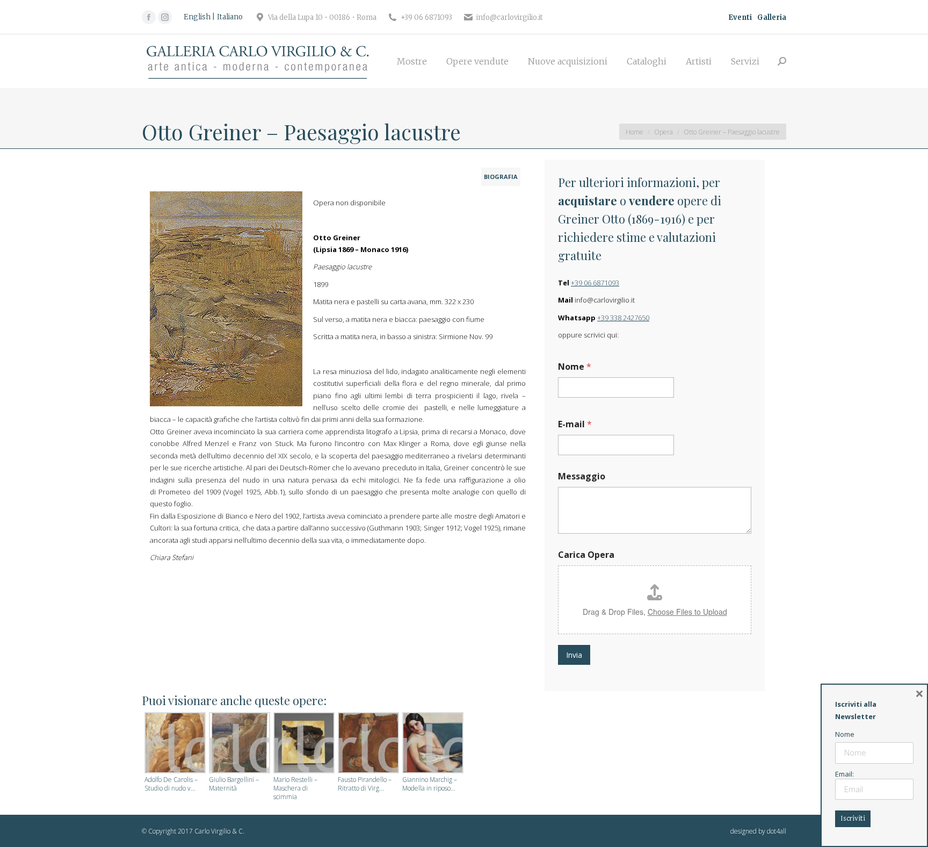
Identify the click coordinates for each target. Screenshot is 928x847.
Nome (574, 367)
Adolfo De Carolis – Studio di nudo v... (171, 784)
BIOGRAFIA (501, 177)
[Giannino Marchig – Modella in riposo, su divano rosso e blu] (431, 744)
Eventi (740, 17)
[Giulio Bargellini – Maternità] (238, 744)
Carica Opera (586, 555)
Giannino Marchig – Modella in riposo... (429, 784)
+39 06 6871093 (595, 283)
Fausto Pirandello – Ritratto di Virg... (365, 784)
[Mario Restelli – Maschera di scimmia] (302, 744)
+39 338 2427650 (623, 317)
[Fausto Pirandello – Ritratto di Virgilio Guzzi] (367, 744)
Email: (844, 774)
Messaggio (581, 476)
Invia (574, 655)
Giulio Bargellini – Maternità (234, 784)
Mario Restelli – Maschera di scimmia (295, 788)
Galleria (771, 17)
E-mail (575, 424)
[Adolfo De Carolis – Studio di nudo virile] (174, 744)
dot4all (776, 831)
